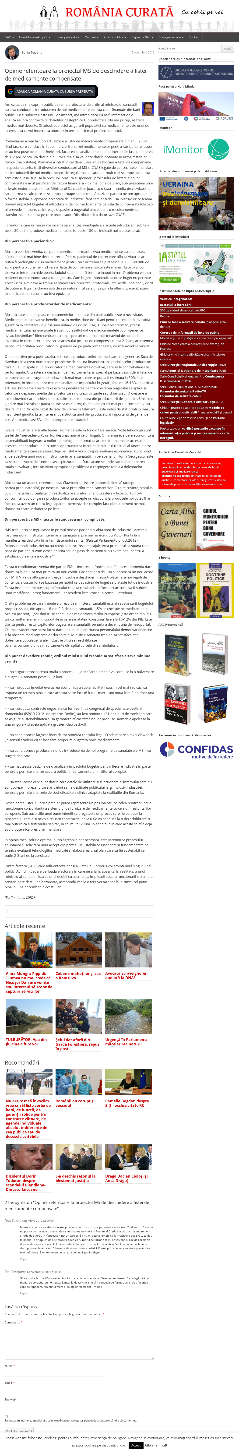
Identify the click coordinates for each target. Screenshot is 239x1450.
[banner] (120, 18)
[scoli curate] (196, 79)
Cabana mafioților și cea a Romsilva (78, 976)
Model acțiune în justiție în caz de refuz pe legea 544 (195, 338)
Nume (10, 1366)
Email (9, 1383)
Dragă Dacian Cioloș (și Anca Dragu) (126, 1178)
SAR (8, 37)
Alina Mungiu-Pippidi (33, 37)
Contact (194, 37)
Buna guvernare (169, 37)
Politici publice (113, 37)
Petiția (164, 316)
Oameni (90, 37)
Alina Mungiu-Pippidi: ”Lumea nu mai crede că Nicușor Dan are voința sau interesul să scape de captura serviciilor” (29, 982)
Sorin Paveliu (31, 52)
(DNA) (196, 365)
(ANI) (196, 370)
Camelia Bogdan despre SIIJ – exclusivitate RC (127, 1103)
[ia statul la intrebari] (196, 283)
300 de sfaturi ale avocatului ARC (182, 310)
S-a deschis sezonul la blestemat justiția (76, 1178)
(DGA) (195, 402)
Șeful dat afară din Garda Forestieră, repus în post (77, 1044)
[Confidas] (196, 759)
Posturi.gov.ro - (194, 433)
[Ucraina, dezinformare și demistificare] (196, 164)
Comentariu (13, 1322)
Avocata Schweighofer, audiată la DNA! (126, 975)
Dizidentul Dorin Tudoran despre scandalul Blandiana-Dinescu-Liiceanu (26, 1183)
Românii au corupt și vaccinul (75, 1103)
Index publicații (66, 37)
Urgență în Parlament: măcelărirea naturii (126, 1042)
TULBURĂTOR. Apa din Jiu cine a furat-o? (26, 1042)
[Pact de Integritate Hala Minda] (196, 120)
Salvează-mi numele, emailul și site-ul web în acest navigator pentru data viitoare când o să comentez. (71, 1420)
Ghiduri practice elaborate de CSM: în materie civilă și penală (196, 410)
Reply (23, 1259)
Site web (10, 1399)
